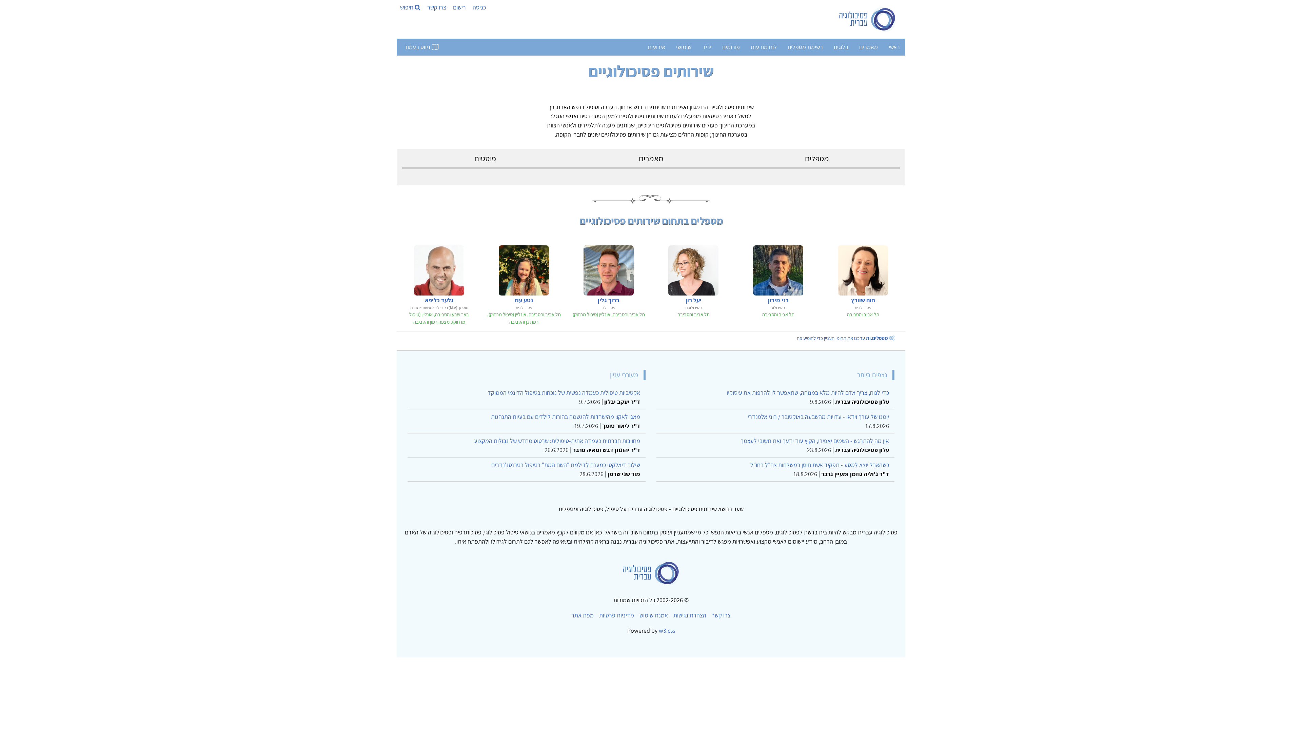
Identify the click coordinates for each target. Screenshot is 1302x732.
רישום (459, 7)
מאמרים (868, 47)
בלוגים (841, 47)
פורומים (731, 47)
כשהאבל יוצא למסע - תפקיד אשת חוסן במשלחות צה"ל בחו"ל (819, 465)
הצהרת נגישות (689, 615)
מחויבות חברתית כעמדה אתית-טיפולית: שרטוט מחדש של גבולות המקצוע (557, 441)
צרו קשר (436, 7)
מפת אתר (582, 615)
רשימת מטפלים (805, 47)
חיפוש (407, 7)
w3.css (667, 630)
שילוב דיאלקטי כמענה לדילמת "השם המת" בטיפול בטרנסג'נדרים (565, 465)
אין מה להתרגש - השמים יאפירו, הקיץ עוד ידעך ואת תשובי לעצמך (815, 441)
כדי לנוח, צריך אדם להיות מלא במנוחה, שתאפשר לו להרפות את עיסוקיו (808, 392)
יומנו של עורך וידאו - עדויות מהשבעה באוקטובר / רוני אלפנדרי (818, 417)
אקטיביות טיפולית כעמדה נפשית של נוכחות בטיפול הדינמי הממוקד (564, 392)
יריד (706, 47)
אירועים (656, 47)
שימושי (683, 47)
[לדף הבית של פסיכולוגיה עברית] (867, 19)
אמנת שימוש (653, 615)
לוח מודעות (764, 47)
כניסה (479, 7)
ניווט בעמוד (418, 47)
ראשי (894, 47)
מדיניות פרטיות (616, 615)
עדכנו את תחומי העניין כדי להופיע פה (842, 338)
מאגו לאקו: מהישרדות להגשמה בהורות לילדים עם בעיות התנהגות (565, 417)
